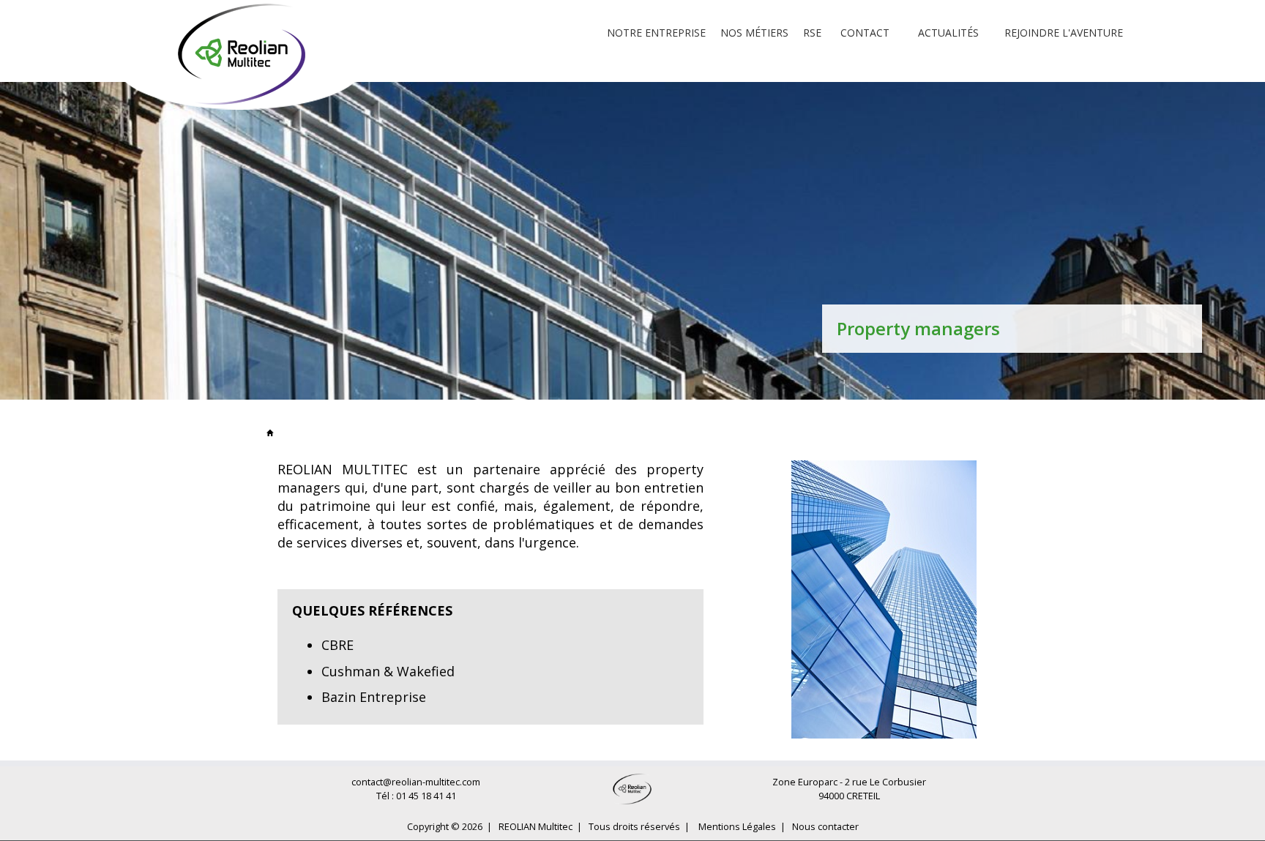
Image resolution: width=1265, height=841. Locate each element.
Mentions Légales (737, 826)
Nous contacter (825, 826)
